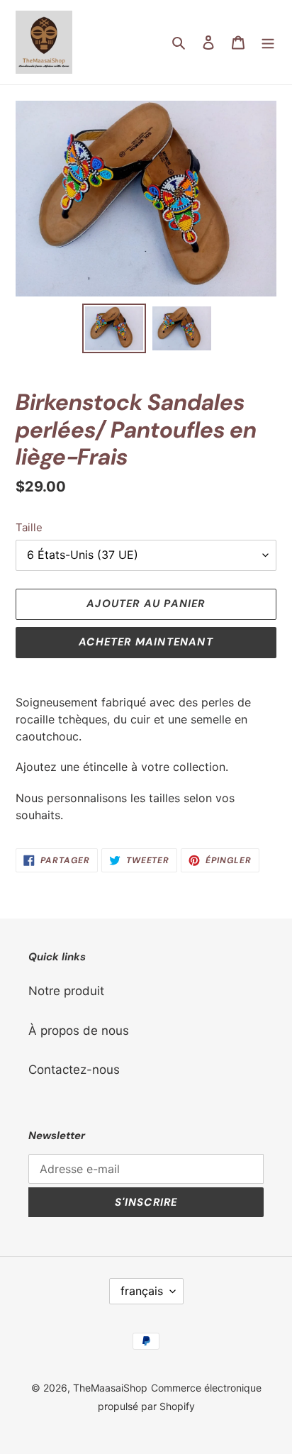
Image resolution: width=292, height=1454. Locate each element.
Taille (29, 527)
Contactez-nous (74, 1069)
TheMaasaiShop (110, 1388)
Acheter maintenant (146, 642)
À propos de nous (78, 1030)
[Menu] (268, 42)
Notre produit (66, 991)
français (141, 1291)
